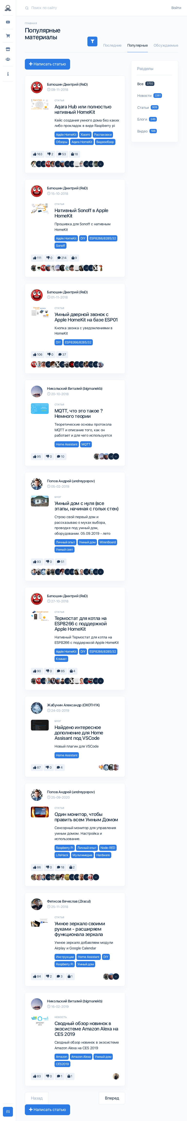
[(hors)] (96, 364)
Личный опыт (65, 542)
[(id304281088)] (86, 681)
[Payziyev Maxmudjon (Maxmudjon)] (53, 268)
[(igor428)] (100, 681)
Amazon (61, 1057)
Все (145, 84)
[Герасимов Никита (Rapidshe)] (91, 572)
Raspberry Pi (64, 848)
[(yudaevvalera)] (53, 877)
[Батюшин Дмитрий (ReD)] (48, 164)
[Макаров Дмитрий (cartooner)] (67, 268)
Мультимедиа (82, 855)
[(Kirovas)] (67, 572)
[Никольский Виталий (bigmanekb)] (58, 268)
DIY (83, 238)
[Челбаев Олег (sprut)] (34, 268)
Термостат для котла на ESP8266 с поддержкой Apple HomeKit (81, 623)
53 (63, 154)
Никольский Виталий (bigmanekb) (75, 388)
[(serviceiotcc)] (86, 877)
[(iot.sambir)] (86, 268)
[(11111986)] (91, 268)
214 (63, 258)
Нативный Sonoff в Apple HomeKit (81, 213)
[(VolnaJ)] (116, 456)
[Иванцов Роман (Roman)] (34, 164)
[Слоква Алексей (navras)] (96, 164)
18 (76, 154)
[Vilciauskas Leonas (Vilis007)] (72, 268)
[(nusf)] (62, 364)
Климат (61, 659)
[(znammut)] (72, 877)
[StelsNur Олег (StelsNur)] (91, 877)
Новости (149, 95)
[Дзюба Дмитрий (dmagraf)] (86, 364)
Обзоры (61, 142)
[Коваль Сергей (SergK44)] (58, 572)
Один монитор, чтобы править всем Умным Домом (86, 817)
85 (62, 671)
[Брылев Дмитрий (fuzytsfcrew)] (100, 364)
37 (64, 354)
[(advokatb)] (102, 767)
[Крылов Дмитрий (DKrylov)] (72, 364)
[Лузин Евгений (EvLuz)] (34, 877)
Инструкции (65, 957)
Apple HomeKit (66, 134)
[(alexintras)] (77, 364)
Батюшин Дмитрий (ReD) (67, 84)
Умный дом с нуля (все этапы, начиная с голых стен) (87, 506)
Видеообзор (105, 142)
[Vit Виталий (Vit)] (72, 164)
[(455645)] (100, 164)
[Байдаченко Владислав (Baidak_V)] (53, 681)
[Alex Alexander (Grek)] (48, 364)
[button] (8, 74)
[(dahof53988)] (48, 877)
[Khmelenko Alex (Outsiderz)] (67, 364)
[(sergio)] (86, 164)
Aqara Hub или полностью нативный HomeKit (83, 109)
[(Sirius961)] (67, 164)
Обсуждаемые (166, 45)
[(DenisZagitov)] (91, 364)
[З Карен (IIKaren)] (96, 268)
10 (62, 456)
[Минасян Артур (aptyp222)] (39, 364)
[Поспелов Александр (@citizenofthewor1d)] (39, 164)
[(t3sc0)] (77, 877)
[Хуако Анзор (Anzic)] (81, 681)
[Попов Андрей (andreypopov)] (34, 572)
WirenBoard (108, 542)
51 (62, 562)
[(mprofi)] (86, 572)
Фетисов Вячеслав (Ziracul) (69, 901)
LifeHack (62, 855)
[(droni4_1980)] (116, 976)
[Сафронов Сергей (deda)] (39, 877)
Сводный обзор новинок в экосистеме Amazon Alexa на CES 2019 (86, 1028)
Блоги (146, 119)
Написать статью (49, 64)
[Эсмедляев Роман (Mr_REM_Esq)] (81, 164)
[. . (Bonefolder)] (81, 268)
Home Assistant (66, 444)
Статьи (147, 107)
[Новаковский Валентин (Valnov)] (58, 164)
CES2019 (62, 1064)
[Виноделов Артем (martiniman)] (91, 681)
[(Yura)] (72, 572)
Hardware (103, 855)
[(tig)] (96, 877)
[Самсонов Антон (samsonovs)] (48, 572)
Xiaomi (85, 134)
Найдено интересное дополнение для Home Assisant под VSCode (79, 732)
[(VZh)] (67, 681)
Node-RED (108, 848)
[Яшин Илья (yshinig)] (100, 268)
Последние (112, 45)
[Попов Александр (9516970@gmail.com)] (67, 877)
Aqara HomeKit (82, 142)
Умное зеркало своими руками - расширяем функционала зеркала (80, 929)
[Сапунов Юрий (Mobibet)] (39, 268)
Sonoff (60, 245)
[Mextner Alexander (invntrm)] (81, 877)
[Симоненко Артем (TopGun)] (43, 364)
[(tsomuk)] (91, 164)
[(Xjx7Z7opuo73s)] (100, 572)
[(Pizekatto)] (43, 164)
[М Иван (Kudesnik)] (111, 767)
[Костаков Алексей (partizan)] (77, 164)
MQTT (86, 444)
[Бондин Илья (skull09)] (62, 681)
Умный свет (64, 549)
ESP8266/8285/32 (103, 238)
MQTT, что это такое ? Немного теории (79, 413)
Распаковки (103, 134)
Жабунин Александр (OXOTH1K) (73, 705)
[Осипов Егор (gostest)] (81, 572)
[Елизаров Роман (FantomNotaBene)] (116, 767)
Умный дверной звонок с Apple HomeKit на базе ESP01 (86, 317)
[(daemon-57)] (81, 364)
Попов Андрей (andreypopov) (71, 481)
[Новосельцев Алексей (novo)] (62, 164)
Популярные (137, 45)
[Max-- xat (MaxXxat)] (62, 572)
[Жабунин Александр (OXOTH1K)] (43, 572)
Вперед (112, 1098)
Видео (146, 131)
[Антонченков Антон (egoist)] (53, 164)
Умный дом (87, 542)
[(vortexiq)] (96, 572)
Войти (176, 8)
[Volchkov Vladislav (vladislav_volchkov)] (53, 364)
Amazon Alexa (81, 1057)
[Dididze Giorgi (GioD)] (96, 681)
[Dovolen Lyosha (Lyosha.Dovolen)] (62, 268)
